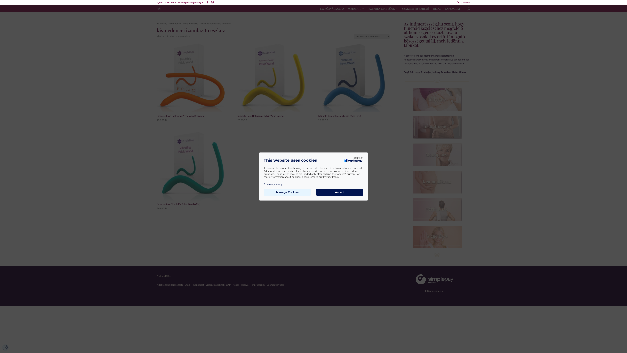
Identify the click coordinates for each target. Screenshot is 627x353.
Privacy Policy (274, 184)
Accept (340, 192)
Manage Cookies (287, 192)
